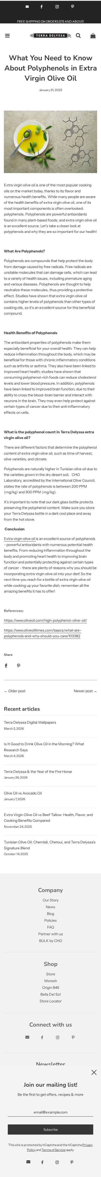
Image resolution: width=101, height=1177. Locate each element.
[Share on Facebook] (6, 665)
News (50, 907)
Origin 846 (50, 987)
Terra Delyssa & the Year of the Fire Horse (38, 771)
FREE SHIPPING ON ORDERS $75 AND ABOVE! (50, 21)
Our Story (51, 900)
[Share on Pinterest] (19, 665)
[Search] (78, 35)
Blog (50, 913)
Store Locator (51, 1001)
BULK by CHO (50, 940)
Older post (16, 691)
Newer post (83, 691)
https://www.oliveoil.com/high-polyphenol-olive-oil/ (45, 620)
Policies (50, 920)
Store (50, 974)
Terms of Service (54, 1150)
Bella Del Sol (50, 994)
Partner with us (50, 934)
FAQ (50, 927)
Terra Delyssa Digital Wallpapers (30, 722)
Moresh (50, 980)
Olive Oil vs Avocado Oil (23, 793)
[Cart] (93, 35)
